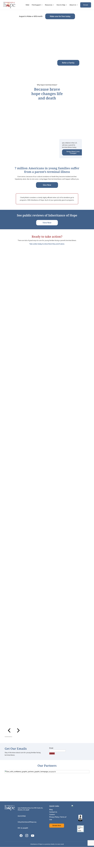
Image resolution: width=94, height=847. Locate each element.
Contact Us (53, 812)
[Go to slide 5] (11, 736)
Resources (48, 5)
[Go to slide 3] (8, 736)
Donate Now (56, 825)
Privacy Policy (54, 817)
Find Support (36, 5)
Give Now (47, 185)
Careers (52, 814)
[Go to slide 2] (7, 736)
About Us (72, 5)
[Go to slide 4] (10, 736)
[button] (9, 733)
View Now (47, 223)
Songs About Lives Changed (73, 152)
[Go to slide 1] (5, 736)
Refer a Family (68, 63)
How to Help (61, 5)
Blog (51, 809)
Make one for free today (60, 16)
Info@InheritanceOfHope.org (27, 822)
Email (51, 748)
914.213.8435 (22, 816)
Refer (27, 5)
